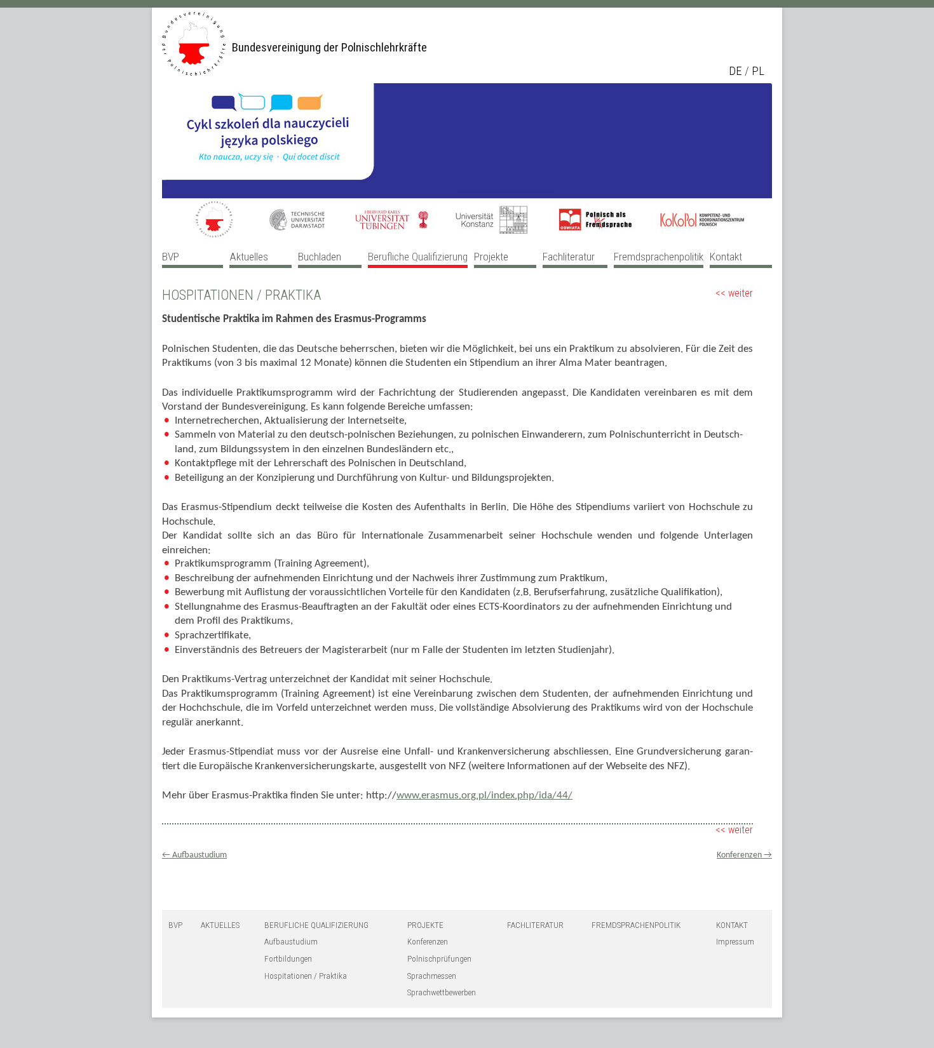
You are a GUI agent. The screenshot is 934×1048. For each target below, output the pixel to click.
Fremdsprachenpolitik (658, 256)
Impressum (735, 941)
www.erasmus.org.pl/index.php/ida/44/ (484, 795)
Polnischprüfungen (439, 959)
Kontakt (726, 256)
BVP (170, 256)
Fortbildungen (288, 959)
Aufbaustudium (194, 855)
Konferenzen (744, 855)
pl (758, 71)
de (735, 71)
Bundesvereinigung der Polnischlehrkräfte (329, 48)
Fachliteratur (569, 256)
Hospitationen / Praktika (305, 976)
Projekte (491, 256)
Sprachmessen (431, 976)
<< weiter (734, 293)
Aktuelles (248, 256)
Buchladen (319, 256)
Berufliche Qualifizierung (418, 256)
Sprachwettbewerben (441, 992)
